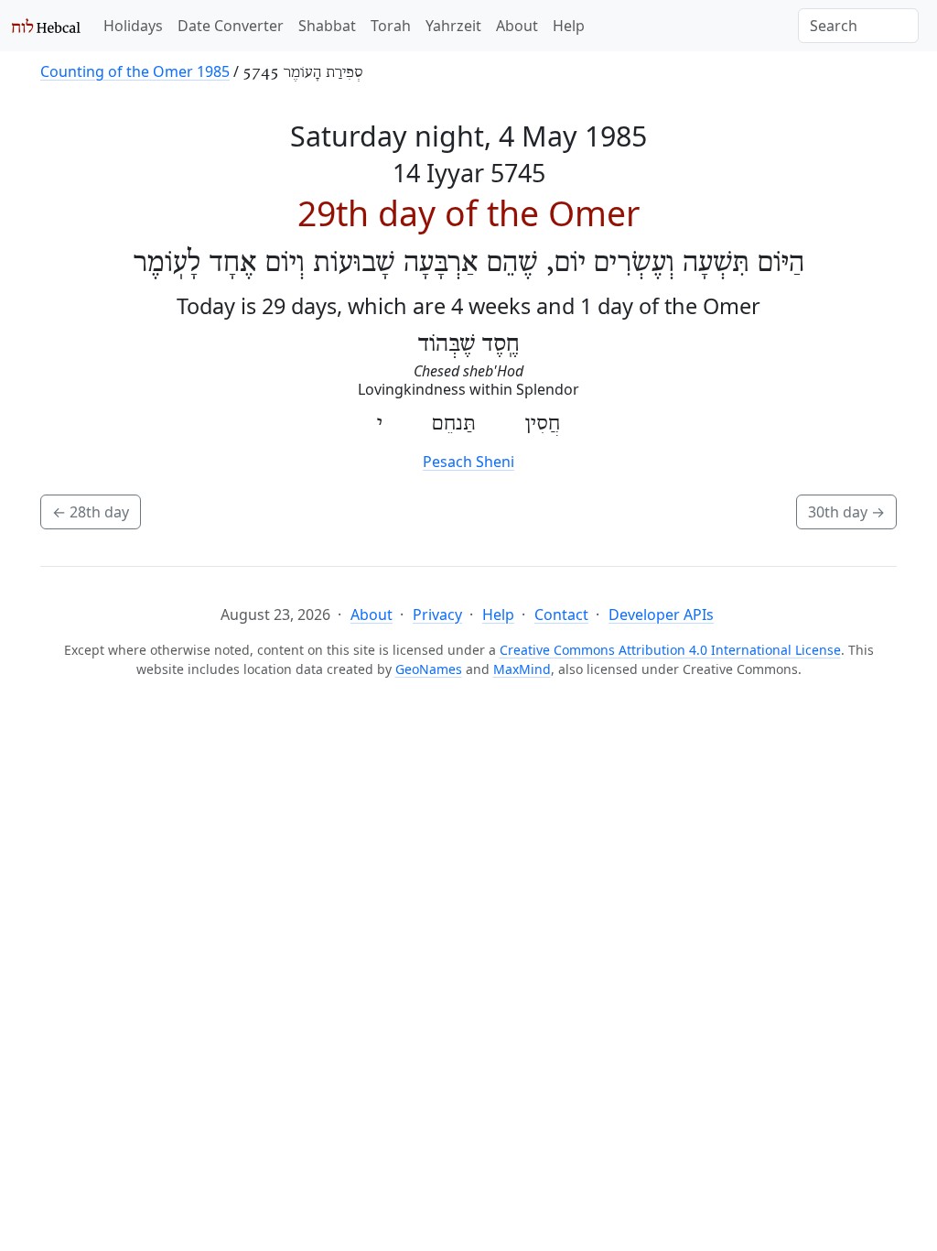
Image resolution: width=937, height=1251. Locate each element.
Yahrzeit (453, 26)
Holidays (133, 26)
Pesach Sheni (468, 461)
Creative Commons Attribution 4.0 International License (670, 649)
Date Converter (231, 26)
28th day (90, 512)
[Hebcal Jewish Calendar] (46, 25)
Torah (391, 26)
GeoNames (428, 669)
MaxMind (522, 669)
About (517, 26)
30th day (846, 512)
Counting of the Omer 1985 (135, 71)
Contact (561, 614)
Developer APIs (661, 614)
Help (569, 26)
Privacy (437, 614)
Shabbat (327, 26)
